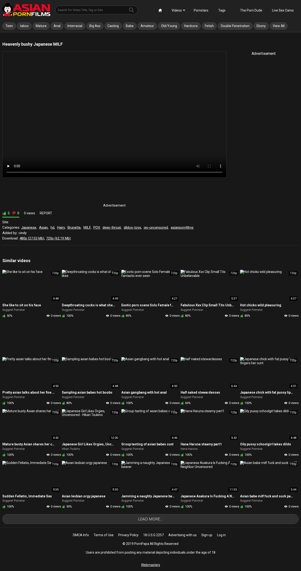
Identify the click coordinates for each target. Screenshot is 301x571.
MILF (87, 227)
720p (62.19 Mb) (58, 238)
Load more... (150, 519)
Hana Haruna (189, 449)
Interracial (74, 26)
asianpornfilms (182, 227)
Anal (57, 26)
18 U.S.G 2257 (153, 535)
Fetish (209, 26)
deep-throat (112, 227)
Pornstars (201, 10)
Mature (41, 26)
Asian (43, 227)
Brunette (74, 227)
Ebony (261, 26)
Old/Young (169, 26)
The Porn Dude (251, 10)
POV (96, 227)
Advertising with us (182, 535)
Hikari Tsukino (71, 449)
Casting (113, 26)
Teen (9, 26)
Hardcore (191, 26)
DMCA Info (81, 535)
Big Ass (94, 26)
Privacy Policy (128, 535)
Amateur (147, 26)
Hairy (61, 227)
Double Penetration (235, 26)
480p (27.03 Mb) (32, 238)
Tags (222, 10)
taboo (24, 26)
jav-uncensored (156, 227)
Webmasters (150, 565)
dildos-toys (132, 227)
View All (279, 26)
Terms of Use (104, 535)
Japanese (28, 227)
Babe (130, 26)
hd (52, 227)
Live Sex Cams (283, 10)
